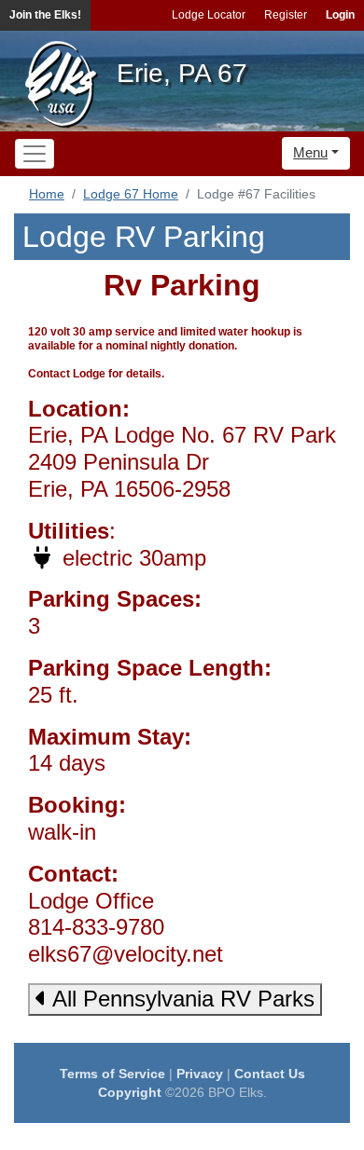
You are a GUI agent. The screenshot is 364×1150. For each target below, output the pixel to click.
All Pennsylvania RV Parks (181, 998)
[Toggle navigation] (34, 154)
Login (340, 14)
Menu (310, 152)
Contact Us (269, 1073)
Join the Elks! (45, 14)
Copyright (129, 1092)
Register (285, 14)
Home (46, 193)
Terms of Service (112, 1073)
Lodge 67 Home (130, 193)
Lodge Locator (208, 14)
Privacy (199, 1073)
